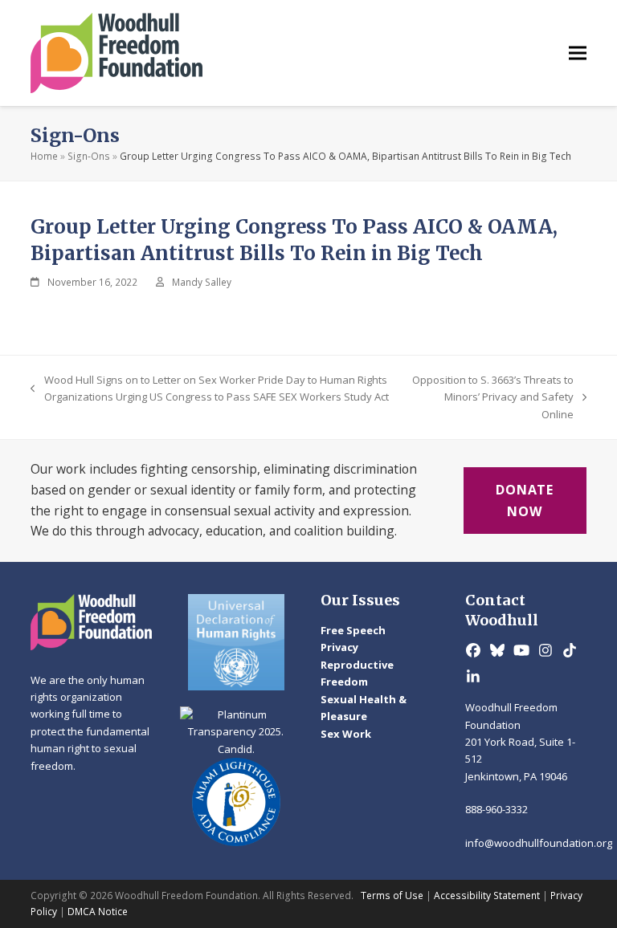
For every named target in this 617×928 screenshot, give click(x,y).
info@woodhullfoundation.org (538, 843)
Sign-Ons (88, 156)
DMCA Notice (97, 911)
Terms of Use (392, 895)
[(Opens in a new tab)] (236, 642)
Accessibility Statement (487, 895)
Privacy (339, 647)
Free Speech (353, 630)
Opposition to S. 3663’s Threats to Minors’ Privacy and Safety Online (492, 397)
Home (44, 156)
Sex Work (346, 734)
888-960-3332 (496, 809)
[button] (577, 53)
